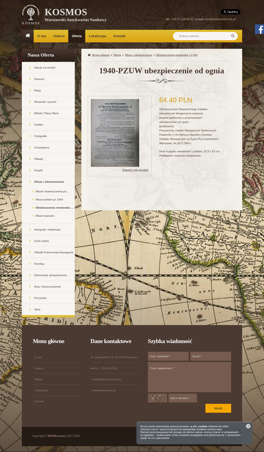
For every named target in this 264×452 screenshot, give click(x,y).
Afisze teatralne (45, 215)
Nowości (39, 78)
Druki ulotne (41, 240)
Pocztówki (40, 298)
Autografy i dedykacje (47, 229)
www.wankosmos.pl (104, 390)
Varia (37, 309)
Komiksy (39, 263)
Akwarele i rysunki (45, 101)
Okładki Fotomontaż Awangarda (53, 252)
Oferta (77, 36)
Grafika (38, 124)
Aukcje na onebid (44, 67)
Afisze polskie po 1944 (49, 199)
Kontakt (119, 36)
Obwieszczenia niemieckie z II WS (177, 54)
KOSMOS (76, 15)
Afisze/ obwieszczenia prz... (52, 191)
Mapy (37, 90)
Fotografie (40, 136)
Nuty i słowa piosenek (47, 286)
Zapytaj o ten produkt (135, 169)
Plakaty (38, 158)
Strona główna (100, 54)
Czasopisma (41, 147)
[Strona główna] (90, 55)
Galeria (59, 36)
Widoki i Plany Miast (46, 113)
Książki (38, 170)
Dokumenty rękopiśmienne (50, 275)
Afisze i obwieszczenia (49, 181)
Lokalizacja (97, 36)
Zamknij (248, 426)
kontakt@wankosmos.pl (220, 19)
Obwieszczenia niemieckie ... (54, 207)
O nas (41, 36)
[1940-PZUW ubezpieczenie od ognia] (115, 132)
